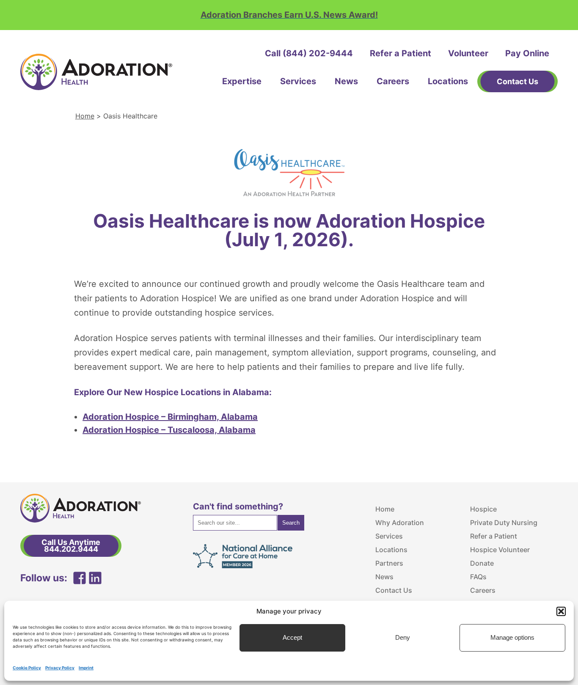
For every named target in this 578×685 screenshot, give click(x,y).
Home (84, 116)
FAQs (478, 576)
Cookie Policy (27, 667)
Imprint (86, 667)
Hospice (483, 509)
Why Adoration (399, 522)
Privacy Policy (59, 667)
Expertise (241, 81)
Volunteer (468, 53)
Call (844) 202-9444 (309, 53)
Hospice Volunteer (500, 549)
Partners (389, 563)
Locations (448, 81)
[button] (561, 611)
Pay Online (527, 53)
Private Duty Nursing (503, 522)
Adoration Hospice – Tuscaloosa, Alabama (169, 430)
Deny (402, 637)
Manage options (512, 637)
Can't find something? (238, 506)
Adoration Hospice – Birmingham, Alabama (170, 417)
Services (298, 81)
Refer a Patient (400, 53)
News (346, 81)
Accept (292, 637)
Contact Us (393, 590)
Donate (482, 563)
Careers (393, 81)
